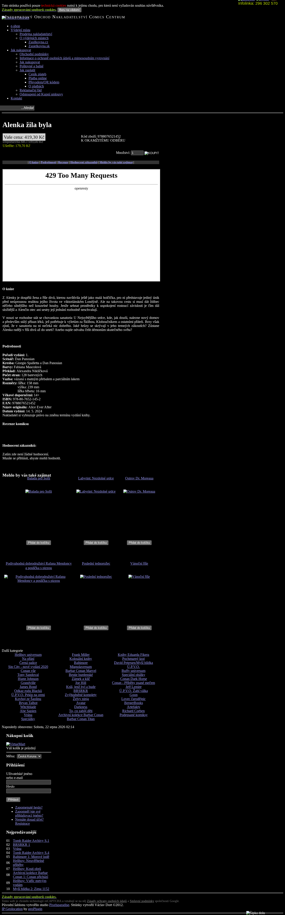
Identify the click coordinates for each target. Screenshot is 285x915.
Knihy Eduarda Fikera (133, 655)
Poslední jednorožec (96, 563)
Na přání (28, 659)
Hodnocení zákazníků (84, 162)
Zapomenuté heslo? (29, 807)
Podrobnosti (48, 162)
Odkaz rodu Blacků (28, 691)
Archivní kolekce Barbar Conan (80, 715)
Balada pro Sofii (38, 478)
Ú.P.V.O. (133, 667)
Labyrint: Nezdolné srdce (96, 478)
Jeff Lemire (134, 687)
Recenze (63, 162)
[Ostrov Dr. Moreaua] (139, 491)
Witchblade (28, 707)
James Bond (28, 687)
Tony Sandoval (28, 675)
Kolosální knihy (80, 659)
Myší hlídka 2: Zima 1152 (31, 889)
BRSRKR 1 (21, 845)
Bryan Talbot (28, 703)
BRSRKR (80, 691)
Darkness (80, 707)
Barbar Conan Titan (81, 719)
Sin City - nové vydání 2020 (28, 667)
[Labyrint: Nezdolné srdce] (96, 491)
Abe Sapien (28, 711)
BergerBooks (133, 703)
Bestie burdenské (81, 675)
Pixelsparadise (59, 905)
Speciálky (28, 719)
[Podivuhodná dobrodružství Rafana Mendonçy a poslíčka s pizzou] (38, 580)
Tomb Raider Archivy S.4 (31, 853)
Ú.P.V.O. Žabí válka (133, 691)
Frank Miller (81, 655)
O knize (34, 162)
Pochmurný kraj (133, 659)
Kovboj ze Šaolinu (28, 699)
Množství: (123, 153)
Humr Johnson (28, 679)
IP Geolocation (12, 909)
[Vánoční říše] (139, 576)
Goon (134, 695)
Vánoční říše (139, 563)
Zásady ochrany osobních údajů (107, 901)
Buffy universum (133, 671)
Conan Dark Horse (133, 679)
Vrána (28, 715)
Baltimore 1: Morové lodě (31, 857)
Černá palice (28, 663)
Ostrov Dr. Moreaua (139, 478)
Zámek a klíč (81, 679)
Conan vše (28, 671)
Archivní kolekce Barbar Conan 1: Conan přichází (30, 875)
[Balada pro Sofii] (38, 491)
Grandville (28, 683)
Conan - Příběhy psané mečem (133, 683)
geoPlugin (35, 909)
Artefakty (133, 707)
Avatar (81, 703)
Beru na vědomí (69, 10)
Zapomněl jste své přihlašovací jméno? (29, 813)
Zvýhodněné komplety (81, 695)
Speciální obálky (133, 675)
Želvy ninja (81, 699)
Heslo (10, 786)
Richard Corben (133, 711)
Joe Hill (80, 683)
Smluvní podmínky (142, 901)
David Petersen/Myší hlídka (133, 663)
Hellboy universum (28, 655)
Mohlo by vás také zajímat (116, 162)
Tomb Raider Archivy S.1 (31, 841)
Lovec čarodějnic (133, 699)
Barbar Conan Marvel (80, 671)
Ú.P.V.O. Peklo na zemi (28, 695)
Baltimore (81, 663)
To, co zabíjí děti (80, 711)
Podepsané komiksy (134, 715)
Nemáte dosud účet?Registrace (29, 821)
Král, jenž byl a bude (81, 687)
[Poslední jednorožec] (96, 576)
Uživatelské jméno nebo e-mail (19, 776)
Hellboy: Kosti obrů (27, 869)
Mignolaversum (81, 667)
